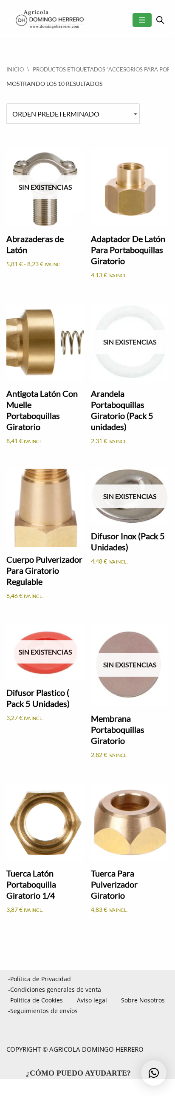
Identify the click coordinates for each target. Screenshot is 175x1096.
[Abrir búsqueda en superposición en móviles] (160, 19)
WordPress (132, 1087)
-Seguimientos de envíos (43, 1011)
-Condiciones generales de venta (54, 989)
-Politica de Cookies (35, 1000)
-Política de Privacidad (39, 979)
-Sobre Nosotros (142, 1000)
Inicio (15, 69)
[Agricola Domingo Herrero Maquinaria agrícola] (48, 20)
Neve (32, 1087)
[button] (154, 1073)
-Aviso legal (91, 1000)
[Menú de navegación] (142, 20)
